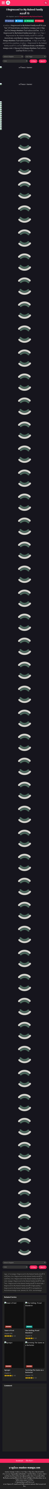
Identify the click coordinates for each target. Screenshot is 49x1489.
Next (42, 61)
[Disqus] (24, 381)
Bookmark (19, 422)
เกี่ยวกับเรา (29, 422)
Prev (34, 61)
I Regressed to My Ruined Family (31, 16)
